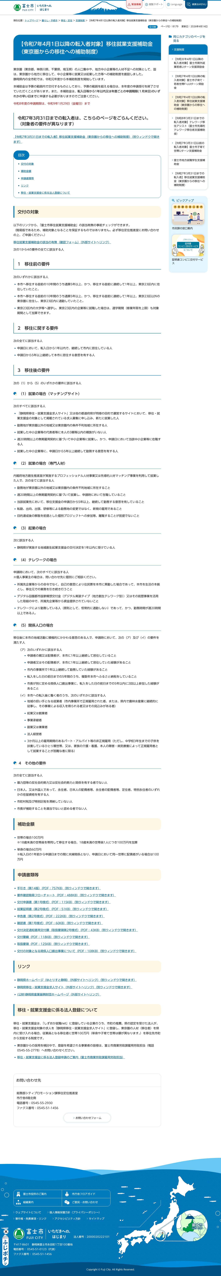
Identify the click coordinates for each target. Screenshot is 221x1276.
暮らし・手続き (50, 20)
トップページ (31, 20)
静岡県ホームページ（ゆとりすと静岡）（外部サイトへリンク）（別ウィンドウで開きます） (77, 979)
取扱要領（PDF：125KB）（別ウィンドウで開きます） (53, 943)
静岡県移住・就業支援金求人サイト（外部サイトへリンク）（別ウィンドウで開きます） (74, 987)
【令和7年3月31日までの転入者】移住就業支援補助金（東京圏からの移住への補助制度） (189, 179)
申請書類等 (27, 178)
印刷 (154, 27)
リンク (25, 185)
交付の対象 (27, 164)
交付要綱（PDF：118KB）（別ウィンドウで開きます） (53, 936)
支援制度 (80, 20)
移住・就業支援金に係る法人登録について (45, 192)
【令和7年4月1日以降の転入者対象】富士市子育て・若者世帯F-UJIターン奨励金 (189, 82)
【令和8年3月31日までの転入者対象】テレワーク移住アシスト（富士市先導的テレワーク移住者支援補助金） (189, 126)
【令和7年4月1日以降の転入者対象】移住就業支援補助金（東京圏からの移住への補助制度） (189, 103)
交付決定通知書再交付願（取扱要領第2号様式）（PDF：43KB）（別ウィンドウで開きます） (77, 930)
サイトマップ (96, 1218)
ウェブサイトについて (28, 1212)
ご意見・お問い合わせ (85, 1202)
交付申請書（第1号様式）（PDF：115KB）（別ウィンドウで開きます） (63, 902)
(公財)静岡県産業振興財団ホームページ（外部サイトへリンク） (59, 994)
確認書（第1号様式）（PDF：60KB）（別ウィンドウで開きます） (60, 923)
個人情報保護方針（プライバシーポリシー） (75, 1212)
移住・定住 (66, 20)
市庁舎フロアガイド (83, 1194)
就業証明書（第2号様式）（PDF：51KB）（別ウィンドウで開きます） (63, 909)
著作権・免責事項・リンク (30, 1218)
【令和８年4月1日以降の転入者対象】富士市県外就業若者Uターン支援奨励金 (189, 63)
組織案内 (28, 1202)
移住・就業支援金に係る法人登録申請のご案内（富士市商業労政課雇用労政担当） (71, 1057)
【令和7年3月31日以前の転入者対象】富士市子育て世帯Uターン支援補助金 (189, 147)
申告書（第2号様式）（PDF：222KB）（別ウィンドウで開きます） (61, 916)
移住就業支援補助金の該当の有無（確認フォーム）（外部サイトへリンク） (62, 242)
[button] (134, 4)
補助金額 (26, 171)
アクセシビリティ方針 (68, 1218)
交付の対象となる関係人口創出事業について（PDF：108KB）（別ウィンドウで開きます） (76, 951)
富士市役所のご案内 (34, 1194)
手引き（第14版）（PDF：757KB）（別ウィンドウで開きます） (59, 888)
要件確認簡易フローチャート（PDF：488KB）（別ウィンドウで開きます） (66, 895)
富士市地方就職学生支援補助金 (189, 162)
